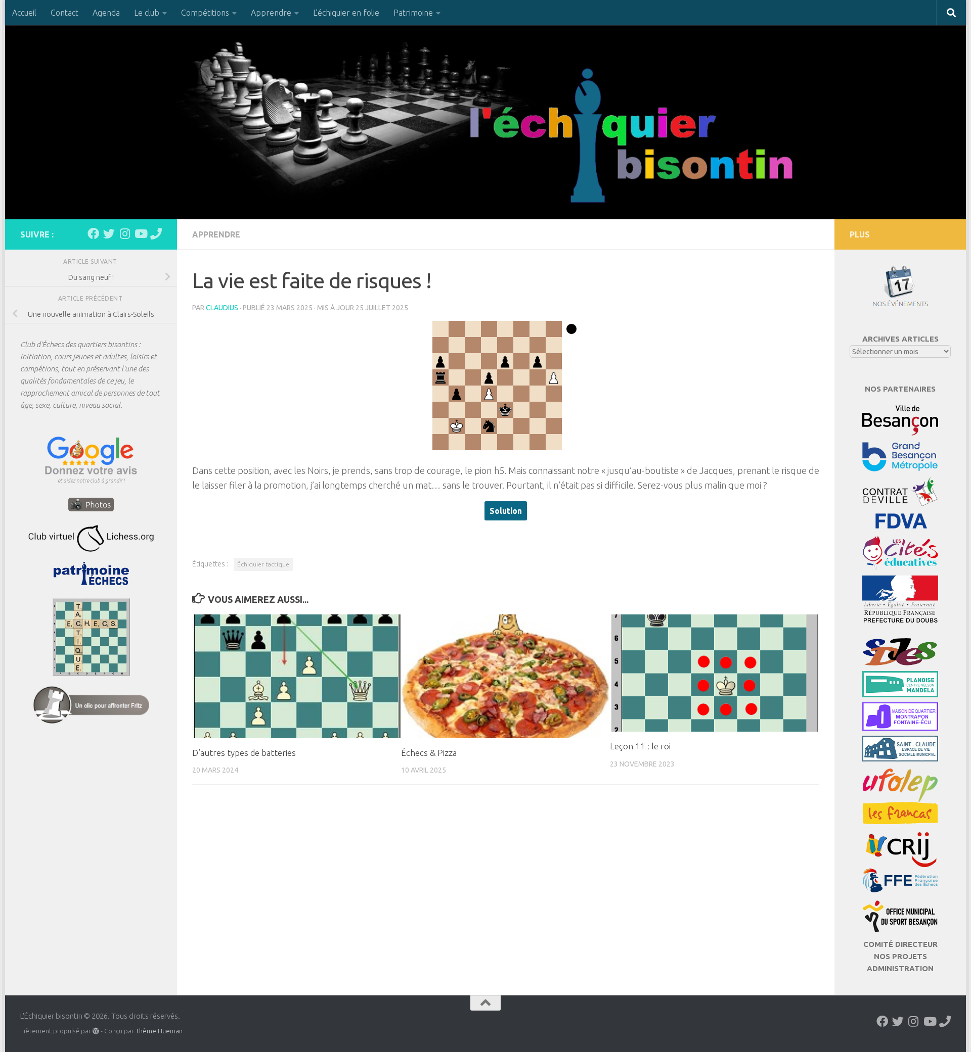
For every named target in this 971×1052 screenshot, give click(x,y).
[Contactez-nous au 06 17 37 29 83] (156, 234)
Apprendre (271, 12)
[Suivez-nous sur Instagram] (124, 234)
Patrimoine (413, 12)
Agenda (106, 12)
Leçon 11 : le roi (640, 746)
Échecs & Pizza (429, 752)
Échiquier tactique (263, 564)
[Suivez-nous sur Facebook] (93, 234)
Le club (146, 12)
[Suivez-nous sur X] (109, 234)
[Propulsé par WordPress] (96, 1031)
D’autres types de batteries (244, 752)
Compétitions (205, 12)
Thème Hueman (159, 1030)
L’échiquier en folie (346, 12)
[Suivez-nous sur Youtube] (140, 234)
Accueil (24, 12)
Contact (64, 12)
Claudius (222, 308)
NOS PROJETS (900, 956)
